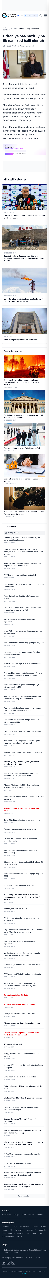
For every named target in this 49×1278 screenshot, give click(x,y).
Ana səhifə (5, 28)
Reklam (40, 1215)
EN (21, 15)
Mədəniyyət (31, 1230)
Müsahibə (42, 1230)
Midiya (24, 1273)
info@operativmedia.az (14, 1258)
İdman (4, 1230)
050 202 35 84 (34, 1258)
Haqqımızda (6, 1215)
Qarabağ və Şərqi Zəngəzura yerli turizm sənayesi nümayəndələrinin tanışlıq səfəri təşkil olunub (24, 258)
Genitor (24, 149)
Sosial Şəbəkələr (27, 1215)
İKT (11, 1230)
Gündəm (35, 1227)
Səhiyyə (11, 1233)
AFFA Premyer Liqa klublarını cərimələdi (20, 340)
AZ (18, 15)
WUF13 (19, 1237)
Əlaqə (16, 1215)
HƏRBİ (43, 1227)
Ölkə (3, 1233)
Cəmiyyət (5, 1227)
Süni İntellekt (31, 1233)
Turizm (41, 1233)
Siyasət (14, 29)
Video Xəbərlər (8, 1237)
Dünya (14, 1227)
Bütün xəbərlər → (25, 1196)
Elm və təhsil (24, 1227)
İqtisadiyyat (19, 1230)
